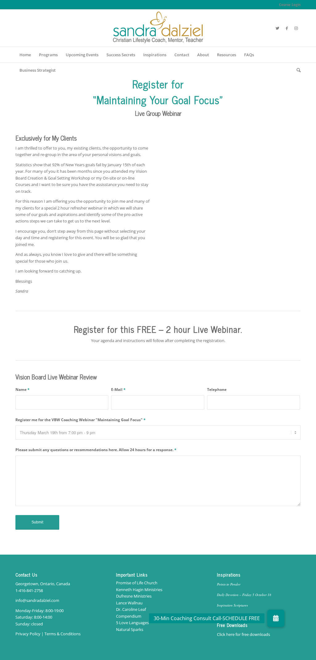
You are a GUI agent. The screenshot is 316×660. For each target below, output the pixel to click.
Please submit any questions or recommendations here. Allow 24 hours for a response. (96, 449)
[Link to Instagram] (296, 28)
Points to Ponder (228, 584)
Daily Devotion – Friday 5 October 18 (244, 594)
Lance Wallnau (129, 603)
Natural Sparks (129, 629)
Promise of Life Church (136, 583)
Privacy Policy (27, 634)
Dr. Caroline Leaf (131, 609)
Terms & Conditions (62, 634)
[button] (276, 618)
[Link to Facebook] (286, 28)
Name (22, 389)
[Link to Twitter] (277, 28)
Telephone (217, 389)
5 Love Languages (132, 622)
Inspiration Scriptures (232, 605)
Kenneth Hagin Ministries (139, 589)
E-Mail (118, 389)
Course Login (290, 4)
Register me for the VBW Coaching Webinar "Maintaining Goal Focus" (80, 419)
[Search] (297, 70)
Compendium (128, 616)
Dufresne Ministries (134, 596)
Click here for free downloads (243, 634)
